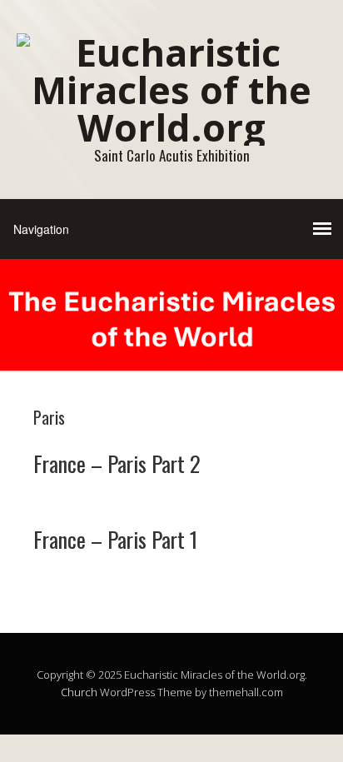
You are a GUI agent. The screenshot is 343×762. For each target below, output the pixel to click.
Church (79, 692)
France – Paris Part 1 (115, 539)
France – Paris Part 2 (117, 463)
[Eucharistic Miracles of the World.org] (171, 127)
